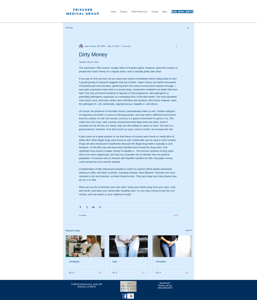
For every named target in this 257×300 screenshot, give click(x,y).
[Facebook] (124, 296)
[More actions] (176, 46)
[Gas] (128, 246)
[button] (188, 28)
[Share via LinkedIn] (93, 207)
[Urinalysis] (85, 246)
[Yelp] (131, 296)
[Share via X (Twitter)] (87, 207)
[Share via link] (100, 207)
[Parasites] (172, 246)
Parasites (161, 261)
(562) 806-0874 (165, 288)
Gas (114, 261)
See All (188, 230)
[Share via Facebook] (80, 207)
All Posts (69, 28)
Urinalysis (74, 261)
